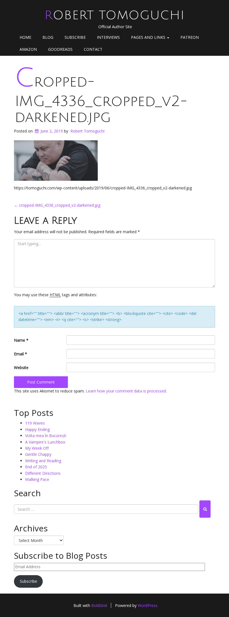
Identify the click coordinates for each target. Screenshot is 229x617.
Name (21, 340)
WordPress (148, 605)
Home (25, 37)
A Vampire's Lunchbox (45, 442)
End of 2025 (36, 466)
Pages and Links (148, 37)
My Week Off (37, 448)
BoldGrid (99, 605)
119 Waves (35, 423)
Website (21, 367)
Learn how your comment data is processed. (126, 391)
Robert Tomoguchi (114, 15)
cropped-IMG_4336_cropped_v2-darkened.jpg (101, 99)
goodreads (60, 49)
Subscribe (75, 37)
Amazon (28, 49)
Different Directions (43, 473)
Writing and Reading (43, 460)
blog (47, 37)
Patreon (189, 37)
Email (20, 353)
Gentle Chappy (38, 454)
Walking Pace (37, 479)
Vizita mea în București (45, 435)
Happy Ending (37, 429)
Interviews (108, 37)
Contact (93, 49)
